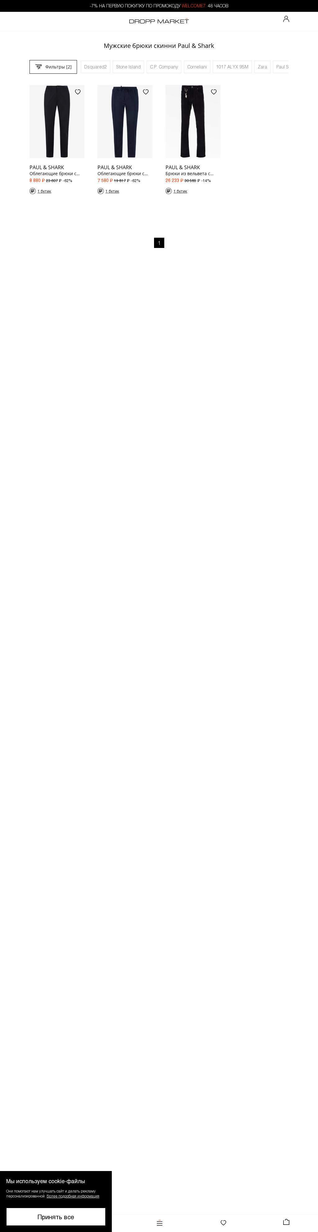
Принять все (56, 1216)
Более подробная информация (73, 1196)
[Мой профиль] (286, 19)
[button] (56, 1201)
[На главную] (159, 21)
